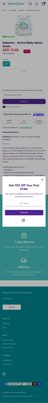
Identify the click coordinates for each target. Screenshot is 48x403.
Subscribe (24, 213)
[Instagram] (23, 220)
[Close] (42, 179)
